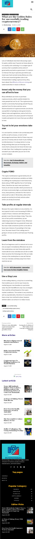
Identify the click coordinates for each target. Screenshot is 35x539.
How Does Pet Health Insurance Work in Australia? (11, 410)
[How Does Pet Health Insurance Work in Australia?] (28, 411)
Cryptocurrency (14, 14)
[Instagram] (14, 467)
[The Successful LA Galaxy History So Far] (28, 421)
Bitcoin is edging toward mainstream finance (13, 341)
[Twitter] (14, 29)
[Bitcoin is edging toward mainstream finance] (27, 343)
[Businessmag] (16, 3)
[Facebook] (9, 29)
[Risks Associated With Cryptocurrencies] (27, 353)
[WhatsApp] (22, 29)
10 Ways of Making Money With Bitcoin (13, 399)
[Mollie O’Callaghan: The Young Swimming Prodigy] (28, 431)
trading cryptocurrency (8, 311)
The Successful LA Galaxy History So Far (13, 419)
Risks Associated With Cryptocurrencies (12, 351)
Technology (5, 14)
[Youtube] (24, 467)
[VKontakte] (21, 467)
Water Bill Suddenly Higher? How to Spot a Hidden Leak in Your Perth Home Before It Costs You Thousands (12, 389)
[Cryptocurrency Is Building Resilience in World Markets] (27, 363)
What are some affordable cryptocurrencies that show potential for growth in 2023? (9, 327)
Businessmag (7, 25)
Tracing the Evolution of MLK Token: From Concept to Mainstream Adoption (26, 327)
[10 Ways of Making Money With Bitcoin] (28, 401)
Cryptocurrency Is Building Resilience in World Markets (12, 362)
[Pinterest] (18, 29)
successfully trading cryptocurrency (11, 308)
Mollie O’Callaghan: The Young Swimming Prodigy (13, 430)
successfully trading (12, 305)
